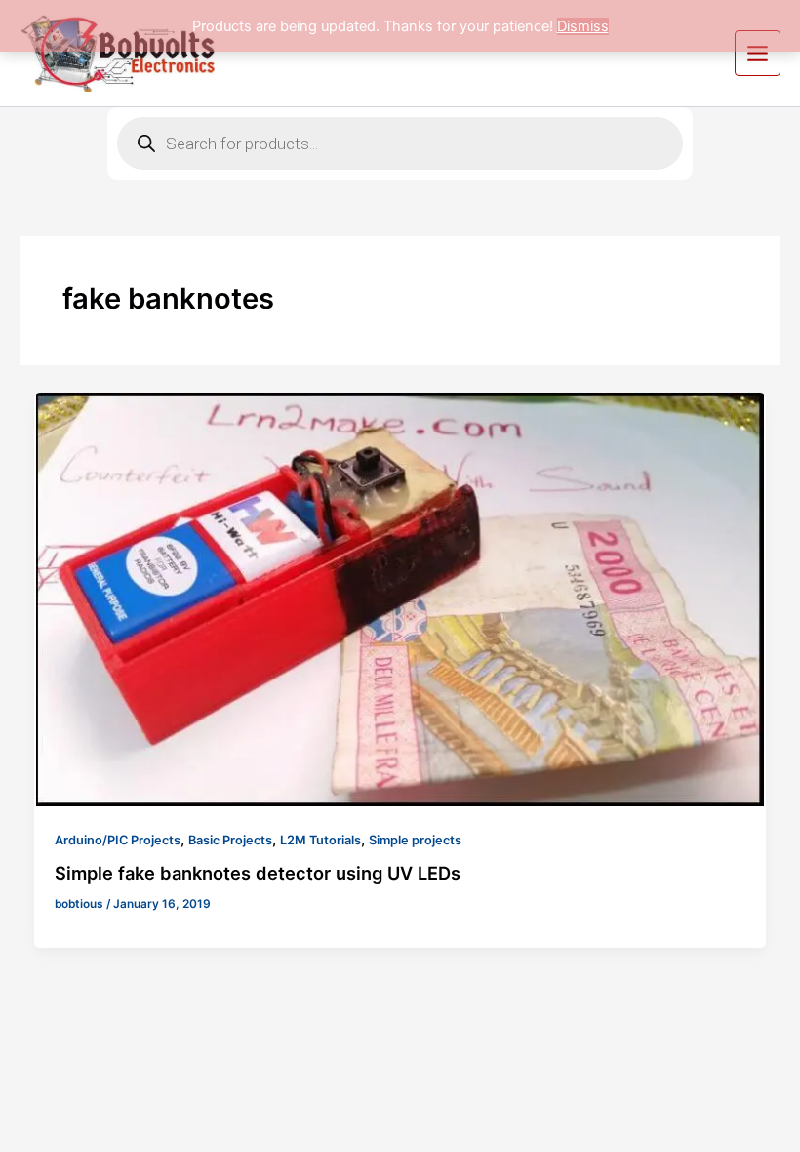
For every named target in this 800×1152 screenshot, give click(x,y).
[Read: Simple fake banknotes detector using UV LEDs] (400, 599)
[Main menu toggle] (757, 53)
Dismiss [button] (583, 26)
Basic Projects (230, 840)
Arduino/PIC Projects (117, 840)
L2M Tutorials (320, 840)
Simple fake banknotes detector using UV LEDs (257, 873)
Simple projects (415, 840)
